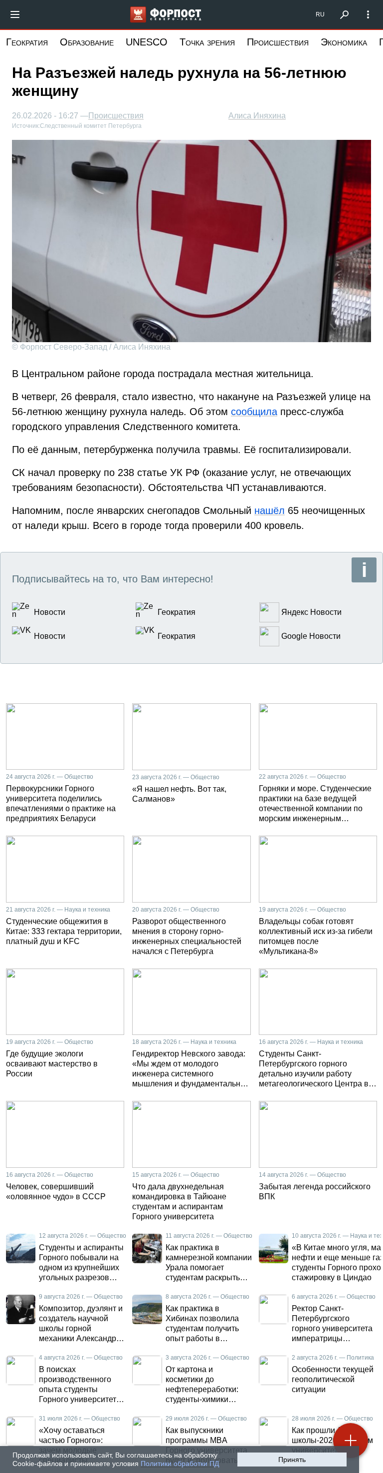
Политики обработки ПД (180, 1464)
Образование (87, 41)
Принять (292, 1460)
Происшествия (278, 41)
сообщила (254, 411)
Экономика (344, 41)
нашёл (269, 510)
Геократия (27, 41)
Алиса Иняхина (257, 115)
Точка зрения (207, 41)
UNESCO (147, 41)
